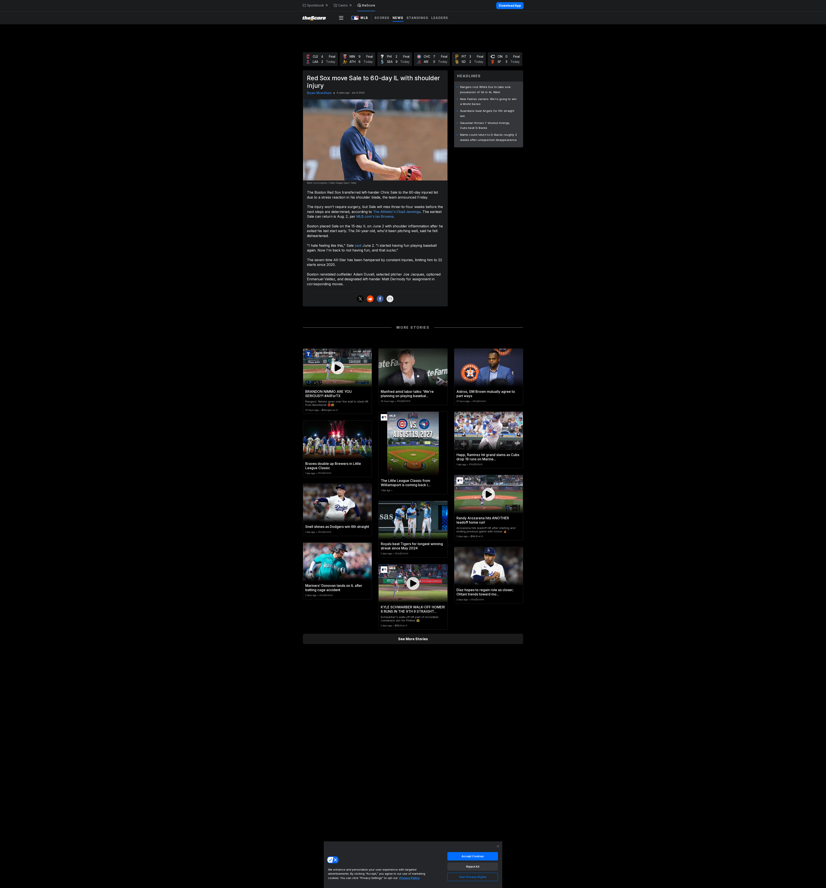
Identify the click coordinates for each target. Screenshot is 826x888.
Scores (382, 18)
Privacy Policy (409, 878)
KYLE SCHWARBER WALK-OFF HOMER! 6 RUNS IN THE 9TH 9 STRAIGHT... (413, 609)
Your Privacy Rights (473, 877)
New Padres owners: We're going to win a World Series (488, 101)
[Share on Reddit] (370, 298)
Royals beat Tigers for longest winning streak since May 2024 (412, 546)
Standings (417, 18)
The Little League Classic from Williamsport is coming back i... (405, 482)
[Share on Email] (390, 298)
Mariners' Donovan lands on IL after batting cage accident (333, 587)
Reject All (472, 866)
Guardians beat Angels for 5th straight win (487, 113)
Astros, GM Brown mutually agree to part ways (485, 393)
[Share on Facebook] (380, 298)
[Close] (498, 846)
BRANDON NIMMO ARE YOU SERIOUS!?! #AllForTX (328, 393)
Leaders (439, 18)
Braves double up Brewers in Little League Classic (333, 465)
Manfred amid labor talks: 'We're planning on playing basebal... (407, 393)
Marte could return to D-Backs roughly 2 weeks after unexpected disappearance (488, 137)
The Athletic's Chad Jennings (397, 212)
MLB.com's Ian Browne (375, 216)
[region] (413, 864)
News (398, 18)
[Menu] (341, 17)
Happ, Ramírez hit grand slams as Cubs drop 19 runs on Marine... (487, 457)
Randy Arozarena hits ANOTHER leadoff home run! (482, 520)
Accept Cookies (473, 856)
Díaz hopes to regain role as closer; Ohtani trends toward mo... (484, 592)
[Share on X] (360, 298)
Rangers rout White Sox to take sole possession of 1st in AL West (485, 89)
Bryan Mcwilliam (319, 93)
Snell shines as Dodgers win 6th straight (337, 526)
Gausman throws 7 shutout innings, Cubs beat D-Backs (485, 125)
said (358, 245)
